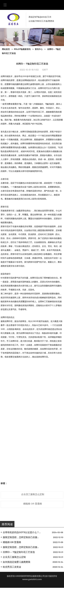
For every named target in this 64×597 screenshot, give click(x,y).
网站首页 (6, 49)
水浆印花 (5, 183)
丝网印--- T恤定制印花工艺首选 (19, 552)
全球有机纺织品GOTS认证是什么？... (22, 532)
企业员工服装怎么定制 (14, 557)
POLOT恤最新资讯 (22, 49)
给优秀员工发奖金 (12, 566)
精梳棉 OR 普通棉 (12, 542)
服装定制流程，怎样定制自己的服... (21, 537)
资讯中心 (39, 49)
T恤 (46, 104)
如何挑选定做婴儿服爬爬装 (16, 561)
